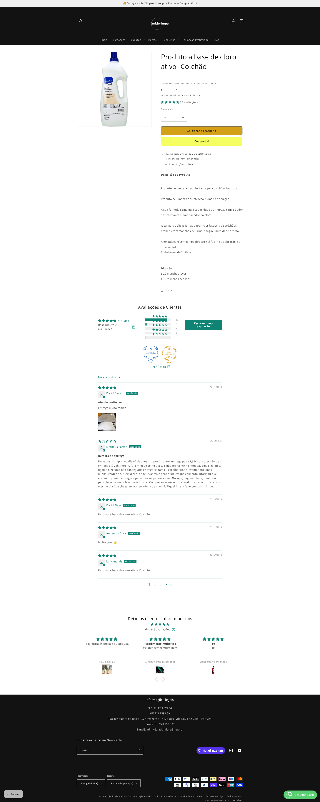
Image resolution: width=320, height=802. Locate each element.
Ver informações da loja (179, 164)
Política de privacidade (191, 796)
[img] (107, 388)
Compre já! (201, 141)
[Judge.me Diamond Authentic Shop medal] (150, 353)
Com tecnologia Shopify (139, 796)
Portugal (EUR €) (89, 783)
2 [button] (155, 584)
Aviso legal (238, 800)
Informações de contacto (217, 800)
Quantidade (167, 109)
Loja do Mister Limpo (117, 796)
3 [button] (161, 584)
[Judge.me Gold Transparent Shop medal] (169, 353)
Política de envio (235, 796)
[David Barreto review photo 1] (107, 422)
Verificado (159, 367)
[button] (81, 21)
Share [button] (168, 290)
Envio (164, 95)
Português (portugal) (122, 783)
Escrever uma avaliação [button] (203, 324)
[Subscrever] (139, 750)
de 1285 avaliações (157, 629)
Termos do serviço (214, 796)
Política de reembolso (165, 796)
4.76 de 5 (124, 321)
